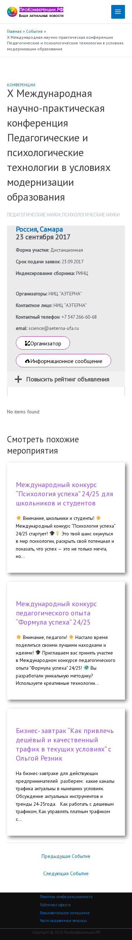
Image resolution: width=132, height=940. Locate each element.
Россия (26, 229)
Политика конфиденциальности (66, 896)
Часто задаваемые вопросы (63, 920)
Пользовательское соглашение (65, 912)
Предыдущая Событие (66, 856)
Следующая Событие (66, 873)
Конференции (21, 84)
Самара (51, 229)
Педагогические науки (34, 215)
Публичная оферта (55, 904)
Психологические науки (91, 215)
